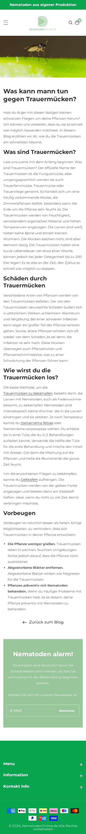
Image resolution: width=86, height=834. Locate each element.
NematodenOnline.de (40, 825)
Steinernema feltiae (37, 423)
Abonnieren (67, 710)
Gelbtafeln (29, 479)
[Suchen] (71, 23)
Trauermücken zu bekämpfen (27, 393)
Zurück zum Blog (46, 622)
